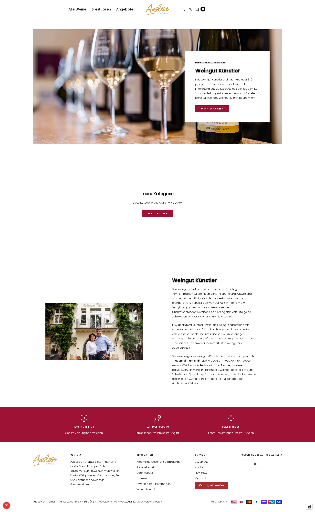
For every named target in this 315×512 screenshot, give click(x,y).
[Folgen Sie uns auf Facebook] (245, 464)
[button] (6, 505)
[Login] (190, 9)
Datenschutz (144, 473)
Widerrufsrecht (145, 489)
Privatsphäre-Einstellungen (153, 484)
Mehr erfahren (212, 108)
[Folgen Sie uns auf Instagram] (254, 464)
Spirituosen (101, 9)
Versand (200, 478)
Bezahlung (202, 462)
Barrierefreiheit (145, 467)
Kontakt (200, 467)
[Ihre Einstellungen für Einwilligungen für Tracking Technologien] (309, 506)
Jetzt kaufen (157, 213)
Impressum (143, 478)
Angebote (124, 9)
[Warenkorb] (197, 9)
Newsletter (201, 473)
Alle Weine (77, 9)
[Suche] (183, 9)
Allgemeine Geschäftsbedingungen (159, 462)
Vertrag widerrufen (211, 485)
